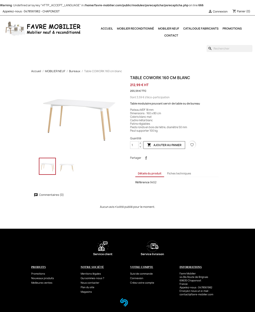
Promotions (38, 273)
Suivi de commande (141, 273)
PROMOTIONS (232, 28)
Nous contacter (90, 282)
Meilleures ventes (41, 282)
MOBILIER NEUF (168, 28)
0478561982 (32, 11)
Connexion (136, 278)
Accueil (107, 28)
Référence (142, 182)
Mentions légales (91, 273)
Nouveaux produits (42, 278)
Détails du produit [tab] (150, 173)
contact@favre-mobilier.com (196, 294)
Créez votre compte (142, 282)
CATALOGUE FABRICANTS (201, 28)
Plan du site (87, 287)
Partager (146, 157)
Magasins (86, 291)
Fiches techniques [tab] (179, 173)
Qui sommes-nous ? (92, 278)
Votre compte (141, 267)
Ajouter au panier (164, 145)
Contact (171, 35)
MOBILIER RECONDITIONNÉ (135, 28)
